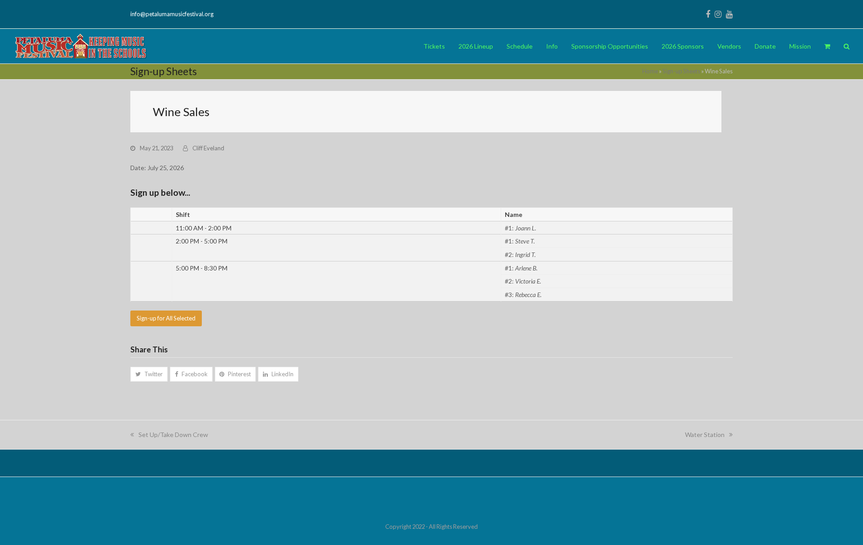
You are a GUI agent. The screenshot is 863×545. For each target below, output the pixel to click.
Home (650, 71)
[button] (827, 46)
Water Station (705, 434)
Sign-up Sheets (681, 71)
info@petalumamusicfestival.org (172, 14)
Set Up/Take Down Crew (173, 434)
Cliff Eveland (208, 148)
